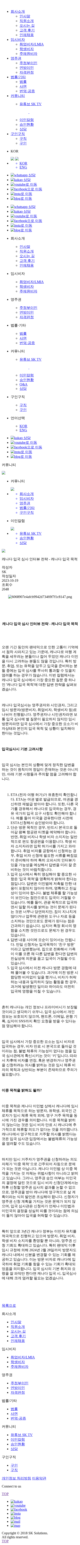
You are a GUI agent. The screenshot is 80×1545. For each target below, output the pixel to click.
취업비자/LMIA (32, 44)
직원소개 (27, 21)
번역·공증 (27, 91)
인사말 (25, 16)
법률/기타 (18, 77)
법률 (23, 82)
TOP (5, 1494)
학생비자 (27, 49)
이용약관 (39, 1478)
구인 (23, 143)
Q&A (24, 384)
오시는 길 (27, 25)
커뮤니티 (18, 96)
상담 (23, 129)
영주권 (16, 58)
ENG (23, 430)
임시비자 (18, 39)
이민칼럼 (27, 120)
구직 (23, 138)
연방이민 (27, 68)
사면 (23, 86)
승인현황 (27, 124)
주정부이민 (28, 63)
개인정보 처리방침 (16, 1478)
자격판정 (27, 72)
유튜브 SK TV (22, 1435)
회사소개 (18, 11)
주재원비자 (28, 53)
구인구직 (18, 134)
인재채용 (27, 35)
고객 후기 (27, 30)
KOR (23, 426)
